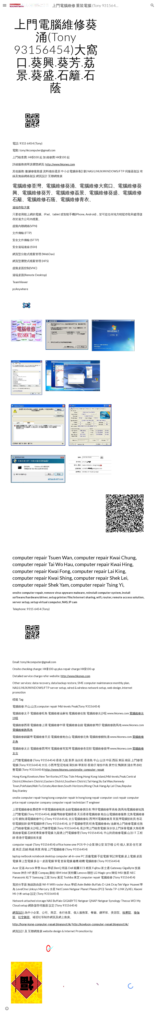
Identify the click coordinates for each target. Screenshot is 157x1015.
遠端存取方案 (21, 207)
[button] (4, 5)
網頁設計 (18, 912)
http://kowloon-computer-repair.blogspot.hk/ (100, 924)
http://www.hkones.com (60, 164)
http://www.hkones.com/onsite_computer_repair (74, 769)
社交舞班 (24, 917)
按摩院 (126, 912)
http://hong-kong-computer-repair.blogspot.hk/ (42, 924)
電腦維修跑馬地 (22, 729)
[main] (56, 55)
